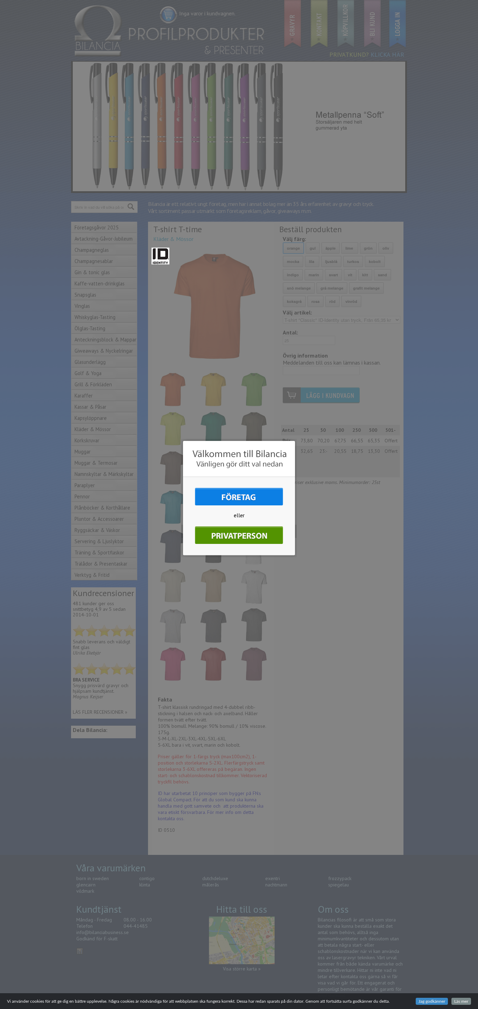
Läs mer (461, 1001)
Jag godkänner (432, 1001)
